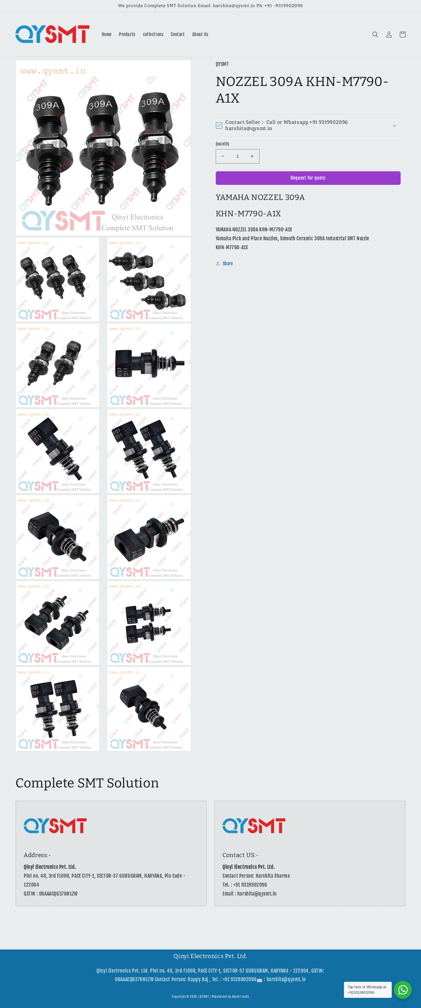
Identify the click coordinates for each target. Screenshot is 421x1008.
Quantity (223, 143)
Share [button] (228, 263)
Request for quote (308, 178)
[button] (375, 34)
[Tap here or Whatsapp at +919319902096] (403, 990)
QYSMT (204, 996)
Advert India (240, 996)
